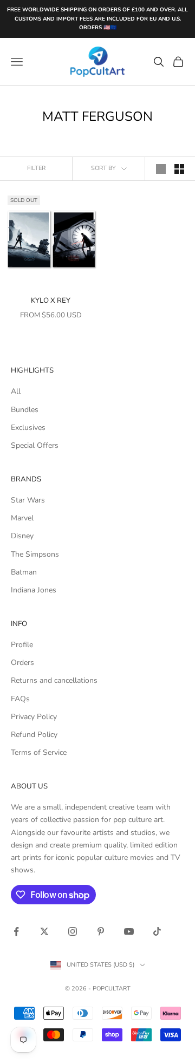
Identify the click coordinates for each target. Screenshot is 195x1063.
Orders (22, 662)
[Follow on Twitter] (44, 931)
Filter (36, 168)
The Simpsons (35, 554)
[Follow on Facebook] (16, 931)
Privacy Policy (34, 717)
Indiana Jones (33, 590)
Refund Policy (34, 734)
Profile (22, 645)
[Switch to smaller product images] (179, 169)
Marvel (22, 518)
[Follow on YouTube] (128, 931)
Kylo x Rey (50, 300)
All (16, 391)
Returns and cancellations (54, 680)
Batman (24, 572)
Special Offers (34, 445)
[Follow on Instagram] (72, 931)
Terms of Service (39, 752)
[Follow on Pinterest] (100, 931)
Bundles (24, 410)
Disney (22, 536)
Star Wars (28, 500)
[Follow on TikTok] (157, 931)
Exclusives (28, 427)
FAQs (20, 699)
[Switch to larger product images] (161, 169)
